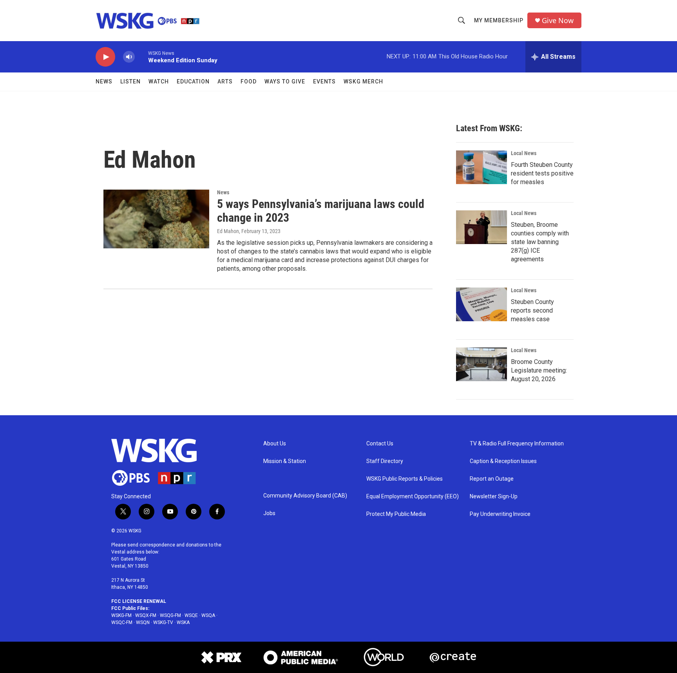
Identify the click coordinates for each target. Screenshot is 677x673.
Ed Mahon (228, 231)
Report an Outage (492, 479)
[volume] (129, 57)
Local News (523, 153)
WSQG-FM (170, 615)
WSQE (191, 615)
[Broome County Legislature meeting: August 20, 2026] (481, 364)
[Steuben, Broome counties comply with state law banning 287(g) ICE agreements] (481, 227)
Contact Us (379, 444)
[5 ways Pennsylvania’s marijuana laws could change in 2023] (156, 219)
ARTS (225, 81)
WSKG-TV (163, 622)
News (104, 81)
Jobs (269, 513)
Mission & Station (284, 461)
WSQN (143, 622)
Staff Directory (384, 461)
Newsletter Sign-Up (494, 496)
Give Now (558, 20)
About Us (274, 444)
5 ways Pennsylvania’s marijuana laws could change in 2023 (320, 210)
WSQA (208, 615)
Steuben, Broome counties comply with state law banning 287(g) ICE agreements (540, 242)
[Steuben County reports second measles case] (481, 304)
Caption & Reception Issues (503, 461)
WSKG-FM (121, 615)
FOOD (249, 81)
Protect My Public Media (396, 514)
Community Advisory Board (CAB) (305, 496)
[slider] (141, 56)
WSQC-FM (121, 622)
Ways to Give (284, 81)
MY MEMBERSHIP (498, 20)
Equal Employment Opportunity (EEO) (412, 496)
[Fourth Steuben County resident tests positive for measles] (481, 167)
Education (193, 81)
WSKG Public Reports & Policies (404, 479)
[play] (105, 57)
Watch (158, 81)
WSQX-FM (145, 615)
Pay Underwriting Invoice (500, 514)
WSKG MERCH (363, 81)
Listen (130, 81)
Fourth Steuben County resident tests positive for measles (542, 173)
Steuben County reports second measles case (532, 310)
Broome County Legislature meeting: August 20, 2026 (539, 370)
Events (324, 81)
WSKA (183, 622)
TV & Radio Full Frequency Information (517, 444)
